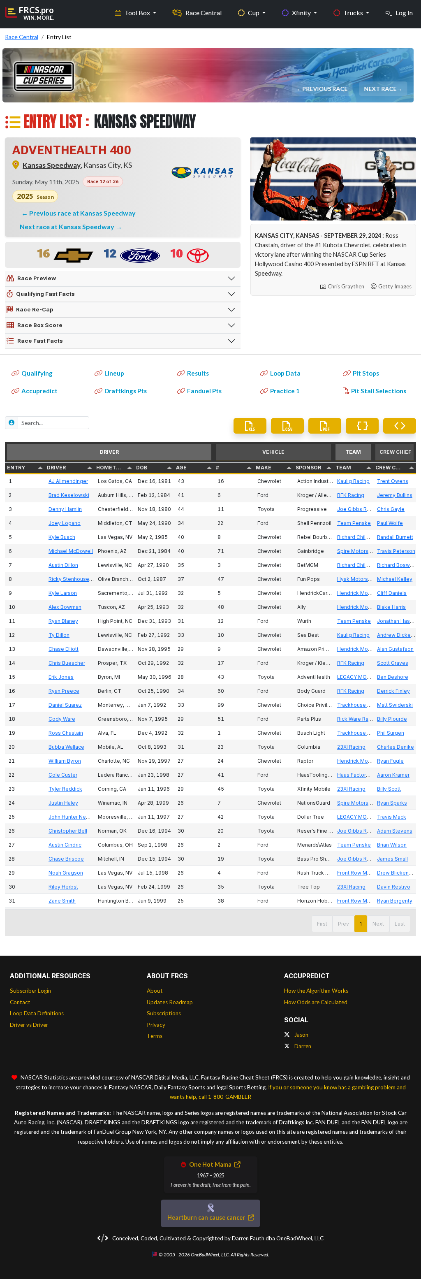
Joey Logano (65, 523)
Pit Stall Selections (378, 391)
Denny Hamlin (65, 509)
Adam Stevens (394, 831)
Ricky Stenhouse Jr (72, 579)
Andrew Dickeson (398, 635)
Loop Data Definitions (37, 1013)
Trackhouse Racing (360, 705)
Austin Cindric (65, 845)
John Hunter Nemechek (77, 817)
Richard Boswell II (398, 565)
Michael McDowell (71, 551)
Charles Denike (395, 747)
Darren (302, 1046)
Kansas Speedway (52, 165)
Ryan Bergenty (394, 901)
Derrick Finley (393, 691)
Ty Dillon (59, 635)
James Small (392, 859)
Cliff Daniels (392, 593)
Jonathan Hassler (398, 621)
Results (198, 373)
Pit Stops (366, 373)
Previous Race (325, 88)
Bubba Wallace (66, 747)
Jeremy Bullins (394, 495)
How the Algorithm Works (316, 990)
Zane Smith (62, 901)
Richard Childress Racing (367, 537)
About (155, 990)
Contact (20, 1002)
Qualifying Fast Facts (45, 293)
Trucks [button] (353, 12)
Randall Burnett (395, 537)
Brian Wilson (392, 845)
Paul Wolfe (390, 523)
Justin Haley (63, 803)
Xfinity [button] (302, 12)
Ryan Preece (64, 691)
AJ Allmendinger (68, 481)
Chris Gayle (391, 509)
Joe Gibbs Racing (358, 509)
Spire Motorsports (359, 551)
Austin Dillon (63, 565)
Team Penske (354, 523)
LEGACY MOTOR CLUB (365, 677)
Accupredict (39, 391)
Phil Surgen (390, 733)
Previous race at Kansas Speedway (82, 213)
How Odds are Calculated (315, 1002)
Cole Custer (63, 775)
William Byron (65, 761)
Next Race (380, 88)
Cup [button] (254, 12)
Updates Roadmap (170, 1002)
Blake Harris (391, 607)
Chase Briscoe (66, 859)
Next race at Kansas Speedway (68, 226)
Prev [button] (343, 924)
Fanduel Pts (204, 391)
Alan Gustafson (395, 649)
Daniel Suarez (65, 705)
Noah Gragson (66, 873)
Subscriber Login (30, 990)
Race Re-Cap (34, 309)
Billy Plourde (392, 719)
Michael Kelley (394, 579)
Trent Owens (392, 481)
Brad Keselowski (69, 495)
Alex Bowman (65, 607)
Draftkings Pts (125, 391)
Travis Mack (391, 817)
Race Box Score (39, 325)
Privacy (156, 1024)
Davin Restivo (393, 887)
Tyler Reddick (65, 789)
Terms (154, 1036)
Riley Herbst (63, 887)
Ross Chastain (66, 733)
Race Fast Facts (40, 340)
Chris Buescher (67, 663)
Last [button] (400, 924)
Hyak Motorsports (359, 579)
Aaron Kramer (393, 775)
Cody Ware (62, 719)
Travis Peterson (396, 551)
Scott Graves (392, 663)
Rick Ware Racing (358, 719)
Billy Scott (389, 789)
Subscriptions (164, 1013)
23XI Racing (351, 747)
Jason (300, 1034)
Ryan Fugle (390, 761)
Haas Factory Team (360, 775)
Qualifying (37, 373)
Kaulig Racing (353, 481)
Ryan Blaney (63, 621)
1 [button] (361, 924)
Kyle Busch (62, 537)
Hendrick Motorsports (363, 593)
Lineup (114, 373)
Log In (404, 12)
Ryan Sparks (392, 803)
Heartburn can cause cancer (206, 1217)
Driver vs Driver (29, 1024)
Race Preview (36, 278)
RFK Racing (350, 495)
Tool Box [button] (138, 12)
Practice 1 (285, 391)
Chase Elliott (64, 649)
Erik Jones (61, 677)
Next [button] (378, 924)
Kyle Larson (63, 593)
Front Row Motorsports (365, 873)
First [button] (322, 924)
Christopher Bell (68, 831)
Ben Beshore (392, 677)
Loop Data (285, 373)
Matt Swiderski (395, 705)
